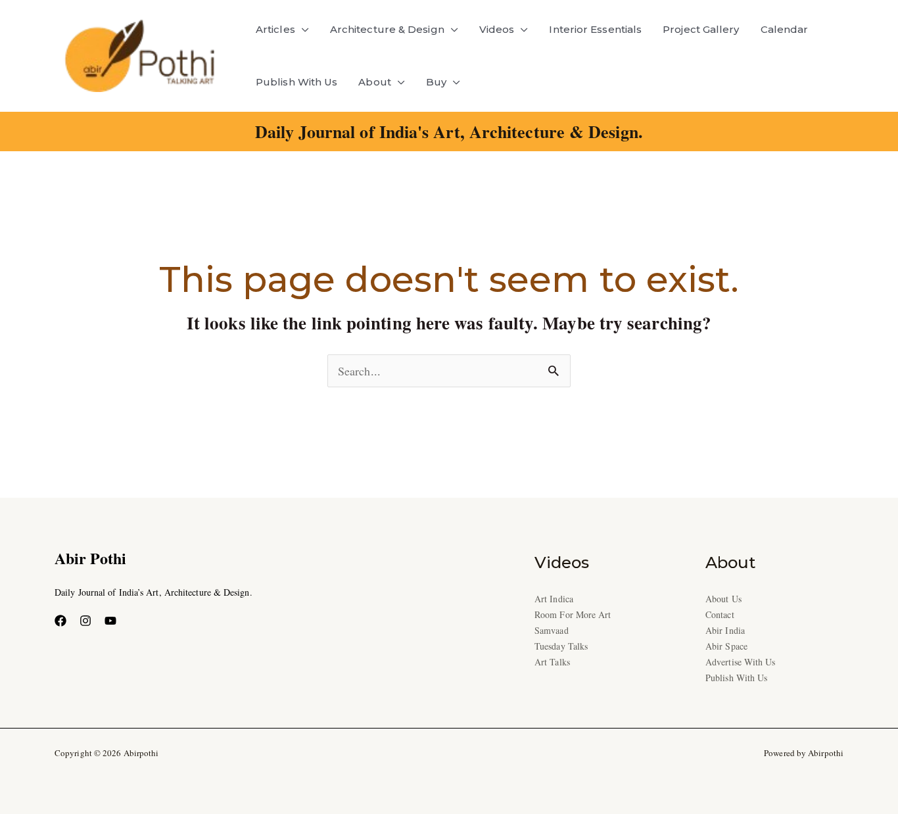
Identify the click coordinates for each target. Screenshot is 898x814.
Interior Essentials (595, 29)
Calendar (785, 29)
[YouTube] (110, 621)
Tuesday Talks (561, 646)
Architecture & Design (387, 29)
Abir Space (726, 646)
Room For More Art (572, 614)
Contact (719, 614)
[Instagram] (85, 621)
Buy (436, 82)
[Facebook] (60, 621)
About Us (723, 598)
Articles (275, 29)
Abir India (725, 630)
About (374, 82)
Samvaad (551, 630)
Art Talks (552, 662)
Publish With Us (296, 82)
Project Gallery (701, 29)
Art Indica (553, 598)
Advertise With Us (740, 662)
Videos (497, 29)
